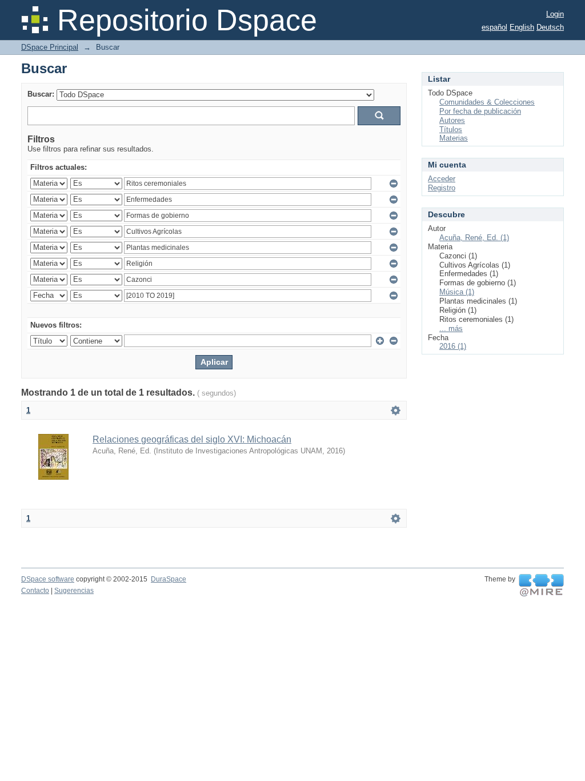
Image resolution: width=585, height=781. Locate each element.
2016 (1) (452, 346)
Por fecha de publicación (480, 111)
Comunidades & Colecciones (487, 102)
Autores (452, 120)
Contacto (35, 591)
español (494, 27)
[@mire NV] (541, 585)
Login (555, 14)
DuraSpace (168, 579)
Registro (441, 188)
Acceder (441, 178)
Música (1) (456, 292)
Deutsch (550, 27)
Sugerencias (74, 591)
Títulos (450, 129)
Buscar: (40, 94)
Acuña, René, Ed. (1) (474, 237)
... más (451, 328)
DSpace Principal (49, 47)
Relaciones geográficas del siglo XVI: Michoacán (192, 439)
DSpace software (47, 579)
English (522, 27)
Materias (453, 138)
